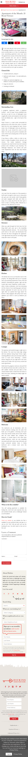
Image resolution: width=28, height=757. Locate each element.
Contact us (22, 2)
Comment (4, 539)
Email (16, 556)
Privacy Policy (18, 754)
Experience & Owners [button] (14, 729)
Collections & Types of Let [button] (14, 733)
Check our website (7, 520)
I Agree (9, 754)
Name (3, 556)
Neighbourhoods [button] (13, 725)
